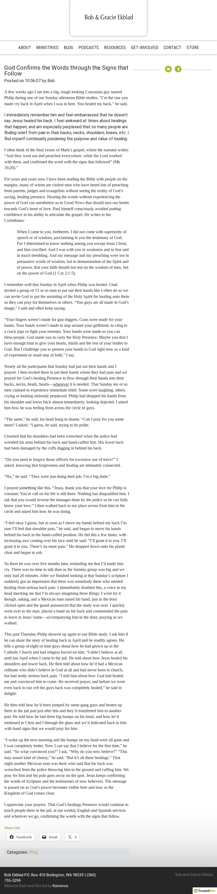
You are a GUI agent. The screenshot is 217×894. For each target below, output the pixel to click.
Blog (33, 852)
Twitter (168, 69)
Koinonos (60, 886)
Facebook (178, 69)
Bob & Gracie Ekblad (108, 18)
